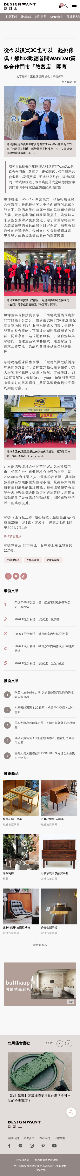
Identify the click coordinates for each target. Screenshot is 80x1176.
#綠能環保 (53, 560)
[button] (60, 1043)
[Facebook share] (8, 576)
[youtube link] (54, 1146)
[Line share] (16, 576)
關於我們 (13, 1138)
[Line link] (20, 1146)
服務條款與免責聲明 (46, 1159)
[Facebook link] (9, 1146)
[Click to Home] (20, 6)
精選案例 (11, 16)
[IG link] (32, 1146)
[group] (40, 1075)
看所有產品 (40, 944)
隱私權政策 (23, 1159)
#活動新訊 (13, 560)
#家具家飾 (33, 560)
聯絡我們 (44, 1138)
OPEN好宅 (56, 16)
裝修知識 (26, 16)
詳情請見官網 (12, 536)
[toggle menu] (74, 6)
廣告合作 (28, 1138)
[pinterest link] (43, 1146)
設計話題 (40, 16)
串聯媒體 (60, 1138)
